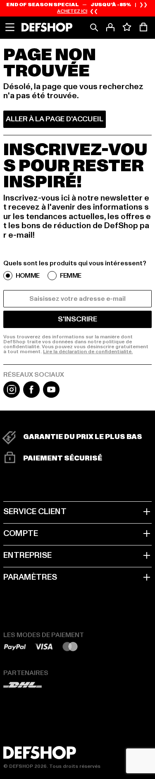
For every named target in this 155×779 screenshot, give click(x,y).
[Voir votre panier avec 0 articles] (143, 27)
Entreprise (27, 555)
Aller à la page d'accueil (54, 119)
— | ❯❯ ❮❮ (77, 8)
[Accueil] (46, 27)
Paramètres (30, 577)
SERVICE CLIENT (35, 511)
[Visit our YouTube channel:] (51, 395)
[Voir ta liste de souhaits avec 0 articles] (127, 27)
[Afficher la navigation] (10, 27)
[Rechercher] (94, 27)
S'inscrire (77, 319)
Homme (27, 275)
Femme (70, 275)
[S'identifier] (110, 27)
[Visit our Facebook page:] (31, 395)
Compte (20, 533)
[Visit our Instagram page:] (11, 395)
